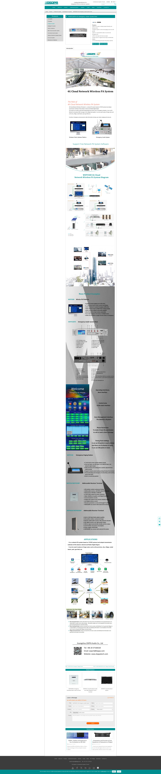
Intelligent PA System (52, 26)
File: (71, 712)
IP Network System (57, 11)
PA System (74, 764)
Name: (93, 703)
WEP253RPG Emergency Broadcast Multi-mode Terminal (74, 689)
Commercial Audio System (53, 33)
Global (113, 2)
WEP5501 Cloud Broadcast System (106, 689)
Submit (92, 723)
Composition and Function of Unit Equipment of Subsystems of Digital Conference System (102, 741)
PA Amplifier (50, 19)
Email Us (111, 697)
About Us (60, 7)
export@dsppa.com (76, 761)
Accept (119, 771)
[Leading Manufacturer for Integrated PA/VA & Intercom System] (52, 3)
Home (54, 7)
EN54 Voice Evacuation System (53, 30)
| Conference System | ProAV (82, 764)
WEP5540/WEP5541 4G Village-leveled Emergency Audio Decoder (105, 666)
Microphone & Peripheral (52, 40)
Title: (70, 703)
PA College (92, 758)
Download (99, 7)
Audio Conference (51, 28)
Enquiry (92, 709)
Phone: (92, 706)
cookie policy (103, 771)
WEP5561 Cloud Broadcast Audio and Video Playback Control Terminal (90, 690)
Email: (70, 706)
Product (65, 7)
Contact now (96, 44)
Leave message (104, 44)
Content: (70, 715)
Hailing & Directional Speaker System (55, 35)
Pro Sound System (51, 37)
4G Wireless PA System (67, 11)
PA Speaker (50, 21)
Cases (88, 7)
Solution (82, 7)
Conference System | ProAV (99, 2)
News (93, 7)
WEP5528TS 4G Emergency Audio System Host (82, 11)
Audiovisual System (74, 7)
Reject (114, 771)
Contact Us (106, 7)
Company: (69, 709)
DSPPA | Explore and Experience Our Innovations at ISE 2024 (77, 741)
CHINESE (108, 2)
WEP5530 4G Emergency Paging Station (75, 666)
